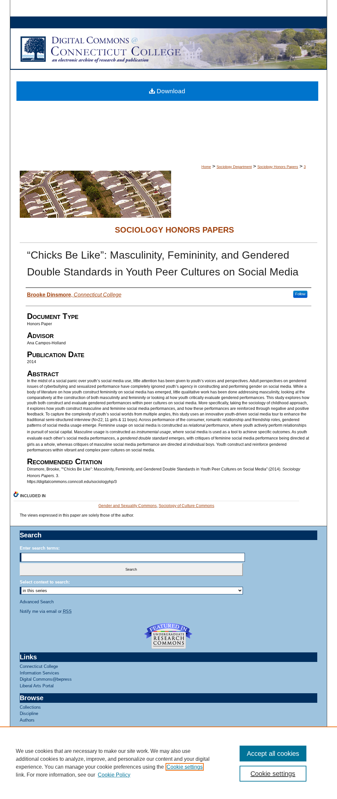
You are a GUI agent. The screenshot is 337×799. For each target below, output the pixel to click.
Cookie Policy (114, 775)
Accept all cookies (273, 753)
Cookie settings (185, 767)
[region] (168, 763)
